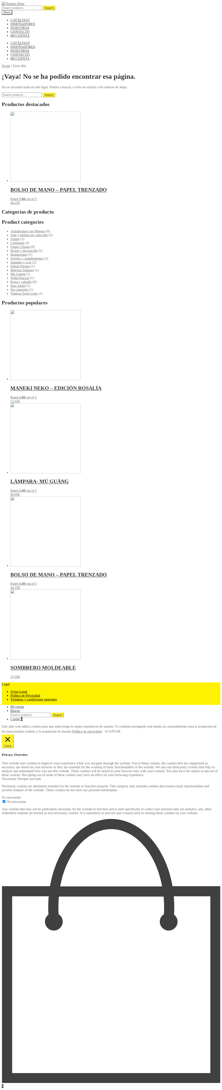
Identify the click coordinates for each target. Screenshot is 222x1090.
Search (48, 8)
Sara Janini (17, 286)
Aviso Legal (18, 691)
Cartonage (17, 243)
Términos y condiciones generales (33, 699)
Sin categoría (19, 289)
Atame (15, 239)
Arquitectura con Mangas (27, 231)
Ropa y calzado (21, 282)
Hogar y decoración (24, 250)
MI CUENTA (20, 35)
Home (6, 66)
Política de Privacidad (25, 695)
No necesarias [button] (11, 797)
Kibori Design (20, 266)
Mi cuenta (17, 707)
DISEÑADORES (22, 24)
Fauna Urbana (20, 247)
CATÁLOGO (20, 20)
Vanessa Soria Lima (24, 293)
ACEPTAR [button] (112, 731)
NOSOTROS (19, 28)
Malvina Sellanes (22, 270)
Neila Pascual (19, 278)
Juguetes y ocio (20, 262)
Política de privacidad (87, 731)
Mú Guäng (17, 274)
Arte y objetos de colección (29, 235)
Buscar (15, 710)
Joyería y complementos (26, 258)
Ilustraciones (19, 254)
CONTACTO (20, 32)
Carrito (16, 719)
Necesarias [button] (9, 779)
